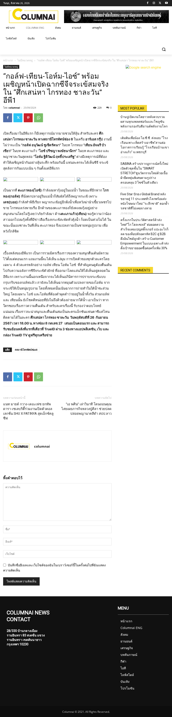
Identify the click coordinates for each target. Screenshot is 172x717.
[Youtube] (166, 3)
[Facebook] (147, 3)
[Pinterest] (28, 117)
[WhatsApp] (38, 117)
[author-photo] (19, 446)
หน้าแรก (8, 60)
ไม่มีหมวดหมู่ (25, 60)
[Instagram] (154, 3)
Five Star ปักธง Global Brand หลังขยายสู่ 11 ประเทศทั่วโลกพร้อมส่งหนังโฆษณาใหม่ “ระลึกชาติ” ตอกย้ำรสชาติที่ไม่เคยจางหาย (144, 201)
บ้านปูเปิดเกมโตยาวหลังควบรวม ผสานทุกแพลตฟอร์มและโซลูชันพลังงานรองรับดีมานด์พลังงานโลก (144, 121)
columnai (14, 107)
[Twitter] (160, 3)
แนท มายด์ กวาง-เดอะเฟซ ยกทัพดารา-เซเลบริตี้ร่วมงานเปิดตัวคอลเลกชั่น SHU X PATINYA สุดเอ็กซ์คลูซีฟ (28, 411)
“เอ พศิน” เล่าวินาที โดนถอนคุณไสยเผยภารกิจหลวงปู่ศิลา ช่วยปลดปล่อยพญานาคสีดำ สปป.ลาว (86, 409)
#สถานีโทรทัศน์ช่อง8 (26, 349)
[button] (163, 49)
